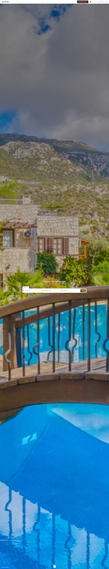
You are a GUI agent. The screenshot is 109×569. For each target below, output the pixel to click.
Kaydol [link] (96, 1)
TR (92, 1)
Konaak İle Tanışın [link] (82, 1)
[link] (5, 2)
